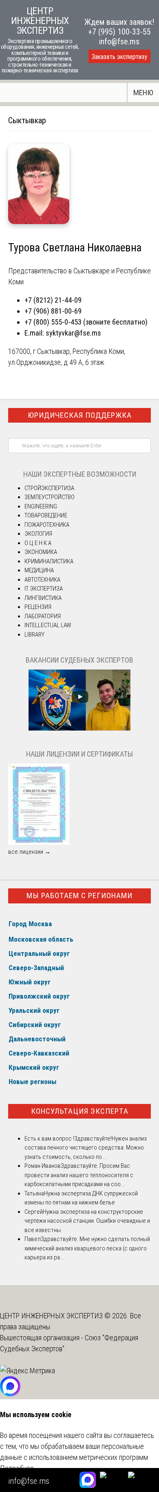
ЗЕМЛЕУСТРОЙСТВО (49, 497)
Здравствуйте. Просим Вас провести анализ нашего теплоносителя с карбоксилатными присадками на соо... (78, 1175)
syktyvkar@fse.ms (73, 333)
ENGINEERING (40, 506)
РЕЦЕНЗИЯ (37, 607)
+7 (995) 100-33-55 (119, 32)
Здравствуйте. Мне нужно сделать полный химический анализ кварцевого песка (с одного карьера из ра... (87, 1248)
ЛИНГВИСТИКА (43, 598)
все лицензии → (29, 851)
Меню (143, 92)
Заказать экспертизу (119, 57)
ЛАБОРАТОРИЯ (42, 616)
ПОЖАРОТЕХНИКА (46, 524)
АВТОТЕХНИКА (42, 579)
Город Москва (30, 924)
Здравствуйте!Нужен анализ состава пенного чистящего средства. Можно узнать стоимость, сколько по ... (85, 1147)
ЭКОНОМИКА (40, 552)
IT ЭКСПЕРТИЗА (43, 588)
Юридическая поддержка (80, 415)
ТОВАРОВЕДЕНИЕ (45, 515)
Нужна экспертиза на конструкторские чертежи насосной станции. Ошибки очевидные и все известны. (87, 1221)
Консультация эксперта (79, 1111)
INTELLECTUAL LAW (47, 625)
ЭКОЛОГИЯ (38, 533)
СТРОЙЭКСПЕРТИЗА (49, 488)
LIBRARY (34, 634)
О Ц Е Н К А (37, 543)
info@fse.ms (119, 41)
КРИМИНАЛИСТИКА (48, 561)
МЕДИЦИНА (39, 570)
